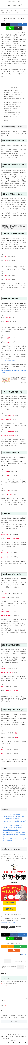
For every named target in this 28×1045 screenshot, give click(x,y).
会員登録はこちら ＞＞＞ (8, 922)
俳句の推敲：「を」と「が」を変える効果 (14, 832)
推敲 (8, 928)
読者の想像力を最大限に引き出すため (13, 92)
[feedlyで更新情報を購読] (20, 946)
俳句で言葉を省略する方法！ (10, 830)
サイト (3, 1010)
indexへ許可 (19, 926)
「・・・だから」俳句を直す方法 (11, 814)
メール (3, 1005)
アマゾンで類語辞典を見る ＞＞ (9, 360)
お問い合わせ (14, 1040)
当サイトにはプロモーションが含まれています (7, 1037)
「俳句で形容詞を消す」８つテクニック (13, 816)
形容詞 (4, 928)
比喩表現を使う (8, 110)
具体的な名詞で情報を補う (11, 104)
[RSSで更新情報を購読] (14, 950)
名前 (3, 1000)
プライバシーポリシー (21, 1036)
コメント (4, 985)
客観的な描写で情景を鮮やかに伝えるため (14, 94)
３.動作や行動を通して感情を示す (13, 106)
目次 (12, 87)
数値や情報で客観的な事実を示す (12, 112)
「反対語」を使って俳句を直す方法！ (13, 825)
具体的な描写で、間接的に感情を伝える (14, 102)
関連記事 (6, 120)
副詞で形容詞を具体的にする (11, 108)
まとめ (5, 118)
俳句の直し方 (5, 926)
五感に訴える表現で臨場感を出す (12, 114)
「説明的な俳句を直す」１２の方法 (12, 827)
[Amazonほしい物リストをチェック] (7, 946)
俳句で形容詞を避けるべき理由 (11, 90)
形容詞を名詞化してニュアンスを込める (14, 116)
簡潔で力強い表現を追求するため (12, 96)
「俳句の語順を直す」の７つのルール (13, 818)
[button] (18, 28)
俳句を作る (12, 926)
